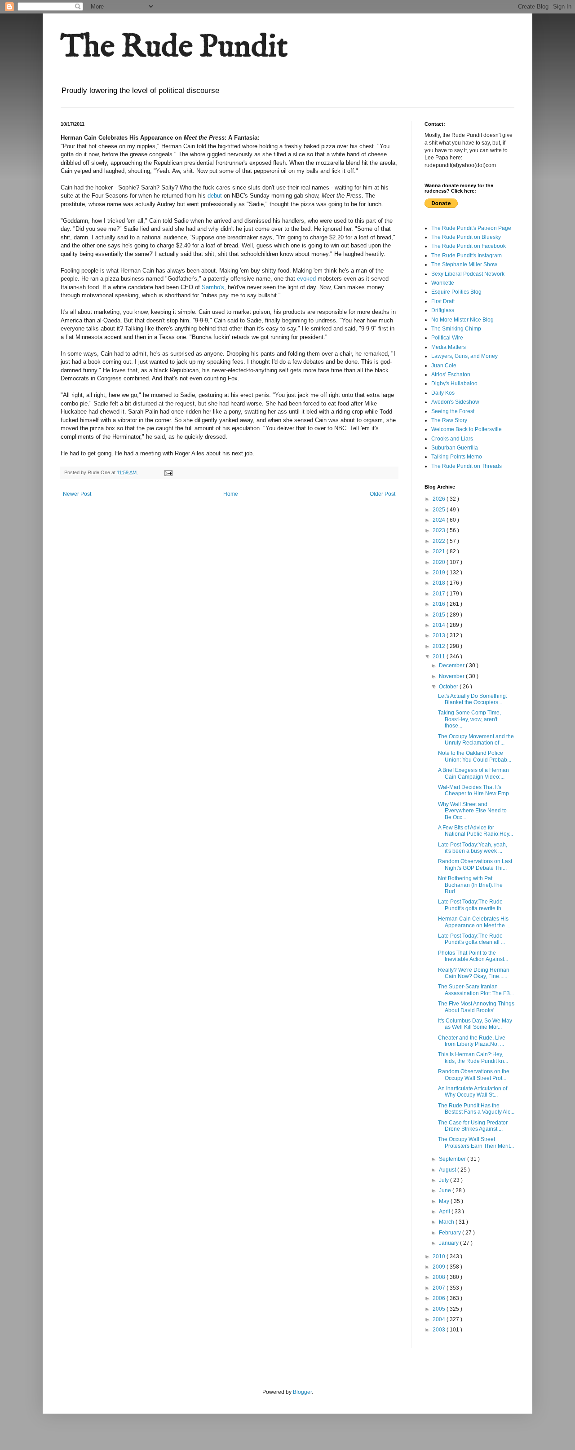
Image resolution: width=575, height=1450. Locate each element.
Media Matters (448, 347)
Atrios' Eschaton (450, 374)
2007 (440, 1288)
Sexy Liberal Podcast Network (467, 274)
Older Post (382, 494)
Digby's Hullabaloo (454, 383)
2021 (440, 551)
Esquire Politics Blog (456, 292)
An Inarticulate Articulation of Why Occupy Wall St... (472, 1091)
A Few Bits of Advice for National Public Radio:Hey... (475, 830)
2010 (440, 1256)
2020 (440, 562)
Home (230, 494)
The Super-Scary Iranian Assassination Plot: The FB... (476, 989)
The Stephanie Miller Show (464, 264)
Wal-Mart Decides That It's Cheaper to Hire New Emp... (475, 790)
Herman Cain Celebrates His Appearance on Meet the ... (474, 922)
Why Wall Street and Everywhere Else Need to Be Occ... (472, 810)
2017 (440, 594)
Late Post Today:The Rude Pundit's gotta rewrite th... (471, 905)
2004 (440, 1319)
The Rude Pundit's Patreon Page (471, 228)
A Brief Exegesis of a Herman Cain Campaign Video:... (473, 773)
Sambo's (213, 287)
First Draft (443, 301)
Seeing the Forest (452, 411)
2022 (440, 541)
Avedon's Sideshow (455, 402)
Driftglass (442, 310)
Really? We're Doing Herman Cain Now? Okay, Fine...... (473, 973)
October (449, 686)
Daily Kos (443, 393)
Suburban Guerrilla (454, 448)
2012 (440, 646)
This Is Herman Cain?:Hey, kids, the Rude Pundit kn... (473, 1057)
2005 (440, 1309)
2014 (440, 625)
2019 (440, 572)
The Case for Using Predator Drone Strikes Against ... (473, 1125)
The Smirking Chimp (456, 329)
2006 (440, 1298)
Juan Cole (443, 365)
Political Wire (447, 338)
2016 (440, 604)
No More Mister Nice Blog (462, 320)
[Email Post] (168, 472)
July (444, 1180)
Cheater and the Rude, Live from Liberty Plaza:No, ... (471, 1041)
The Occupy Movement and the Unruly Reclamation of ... (476, 739)
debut (215, 195)
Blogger (302, 1392)
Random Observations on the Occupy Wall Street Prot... (473, 1074)
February (450, 1233)
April (445, 1211)
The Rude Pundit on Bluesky (466, 237)
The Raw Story (449, 420)
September (453, 1159)
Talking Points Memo (456, 457)
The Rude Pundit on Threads (466, 466)
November (452, 676)
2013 (440, 635)
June (445, 1190)
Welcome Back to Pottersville (466, 429)
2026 (440, 499)
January (449, 1243)
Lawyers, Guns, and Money (464, 356)
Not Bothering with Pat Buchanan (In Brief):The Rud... (470, 885)
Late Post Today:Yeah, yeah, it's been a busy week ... (472, 848)
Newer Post (77, 494)
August (448, 1170)
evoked (306, 278)
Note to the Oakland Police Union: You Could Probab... (474, 756)
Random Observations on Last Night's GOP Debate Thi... (475, 864)
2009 (440, 1267)
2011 (440, 656)
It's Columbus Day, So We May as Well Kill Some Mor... (475, 1024)
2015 (440, 615)
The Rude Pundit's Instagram (466, 255)
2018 (440, 583)
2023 (440, 530)
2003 (440, 1330)
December (452, 665)
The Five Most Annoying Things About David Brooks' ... (476, 1006)
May (445, 1201)
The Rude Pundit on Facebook (468, 246)
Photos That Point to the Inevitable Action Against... (473, 956)
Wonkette (442, 283)
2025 (440, 510)
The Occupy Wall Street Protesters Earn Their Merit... (476, 1142)
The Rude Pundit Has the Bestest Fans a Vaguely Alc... (476, 1108)
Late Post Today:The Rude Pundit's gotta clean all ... (471, 939)
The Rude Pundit (174, 47)
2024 (440, 520)
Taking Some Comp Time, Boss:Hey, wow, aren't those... (469, 719)
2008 (440, 1277)
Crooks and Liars (452, 439)
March (447, 1222)
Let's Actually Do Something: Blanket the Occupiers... (472, 699)
